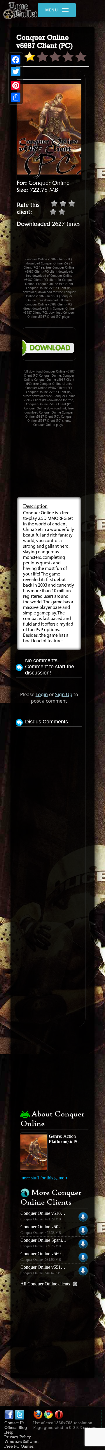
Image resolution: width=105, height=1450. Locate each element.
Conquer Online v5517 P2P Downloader (58, 1267)
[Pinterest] (16, 85)
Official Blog (15, 1427)
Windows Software (21, 1441)
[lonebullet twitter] (19, 1418)
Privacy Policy (17, 1436)
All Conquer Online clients (45, 1283)
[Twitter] (16, 71)
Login (42, 694)
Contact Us (14, 1422)
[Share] (16, 97)
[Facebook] (16, 60)
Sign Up (63, 694)
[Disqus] (49, 801)
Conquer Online (49, 182)
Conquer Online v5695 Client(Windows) (58, 1253)
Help (8, 1432)
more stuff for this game (42, 1177)
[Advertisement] (60, 245)
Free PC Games (19, 1446)
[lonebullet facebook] (9, 1418)
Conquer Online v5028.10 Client (50, 1226)
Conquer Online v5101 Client (47, 1213)
